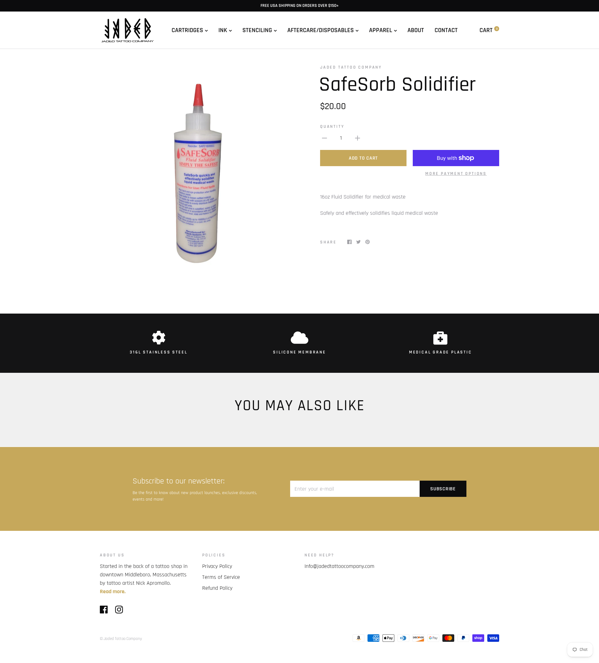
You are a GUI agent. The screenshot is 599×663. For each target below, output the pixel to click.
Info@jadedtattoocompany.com (339, 566)
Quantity (332, 126)
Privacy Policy (217, 566)
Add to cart (363, 158)
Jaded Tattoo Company (351, 67)
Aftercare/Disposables (320, 30)
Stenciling (257, 30)
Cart (489, 30)
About (415, 30)
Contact (446, 30)
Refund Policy (217, 588)
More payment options (456, 173)
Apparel (380, 30)
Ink (222, 30)
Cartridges (187, 30)
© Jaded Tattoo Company (121, 638)
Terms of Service (221, 577)
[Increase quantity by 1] (357, 138)
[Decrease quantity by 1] (324, 138)
